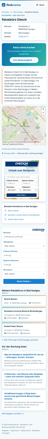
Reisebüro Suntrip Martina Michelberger (24, 215)
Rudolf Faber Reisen (16, 219)
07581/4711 (24, 36)
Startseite (5, 12)
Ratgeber (5, 430)
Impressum (14, 430)
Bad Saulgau (18, 12)
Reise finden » (21, 195)
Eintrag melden (9, 153)
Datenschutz (26, 430)
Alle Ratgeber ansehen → (13, 413)
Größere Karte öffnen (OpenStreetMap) (15, 149)
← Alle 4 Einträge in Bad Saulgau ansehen (20, 340)
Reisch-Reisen (13, 210)
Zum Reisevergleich (24, 60)
